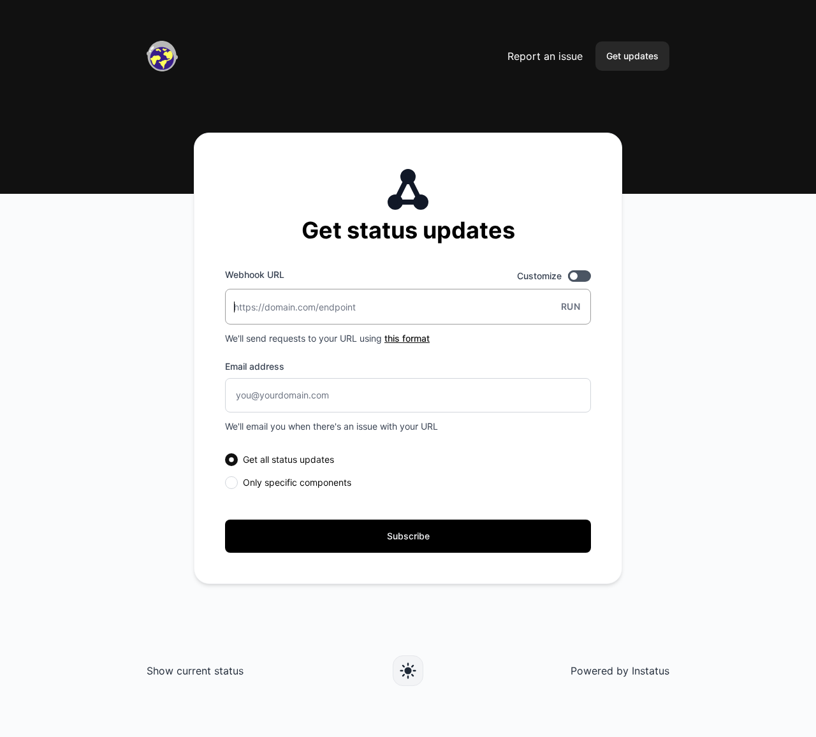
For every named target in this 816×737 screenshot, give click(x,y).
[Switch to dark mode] (408, 670)
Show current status (195, 670)
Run (570, 306)
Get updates (632, 55)
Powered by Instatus (620, 670)
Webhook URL (254, 274)
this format (407, 338)
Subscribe (408, 535)
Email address (254, 366)
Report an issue (545, 56)
